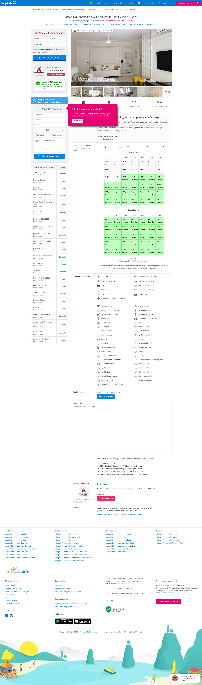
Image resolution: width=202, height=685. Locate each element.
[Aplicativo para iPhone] (82, 623)
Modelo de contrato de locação (17, 592)
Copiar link (51, 24)
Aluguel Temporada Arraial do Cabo (120, 543)
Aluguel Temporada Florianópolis (68, 537)
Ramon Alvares (54, 67)
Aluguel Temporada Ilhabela (16, 555)
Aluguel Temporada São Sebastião (18, 537)
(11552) (38, 10)
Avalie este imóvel (106, 396)
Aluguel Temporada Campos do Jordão (20, 558)
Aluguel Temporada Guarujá (16, 543)
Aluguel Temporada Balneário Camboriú (71, 552)
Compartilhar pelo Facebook (143, 24)
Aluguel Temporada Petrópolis (117, 552)
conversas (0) (149, 3)
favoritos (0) (129, 3)
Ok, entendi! (77, 121)
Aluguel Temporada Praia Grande (18, 546)
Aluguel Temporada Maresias (16, 552)
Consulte (62, 174)
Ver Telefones (57, 74)
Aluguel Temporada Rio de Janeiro (119, 534)
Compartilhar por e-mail (94, 24)
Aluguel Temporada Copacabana (118, 540)
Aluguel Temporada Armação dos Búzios (121, 546)
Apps (107, 3)
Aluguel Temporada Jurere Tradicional (70, 561)
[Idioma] (91, 3)
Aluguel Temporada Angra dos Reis (119, 549)
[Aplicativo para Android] (64, 623)
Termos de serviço (12, 600)
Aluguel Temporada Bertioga (16, 540)
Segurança (59, 586)
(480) (67, 10)
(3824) (52, 10)
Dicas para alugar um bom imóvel (68, 592)
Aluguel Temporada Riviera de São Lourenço (22, 549)
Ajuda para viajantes (63, 589)
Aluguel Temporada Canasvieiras (68, 549)
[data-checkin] (41, 38)
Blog (115, 3)
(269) (87, 10)
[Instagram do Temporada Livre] (11, 616)
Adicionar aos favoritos (70, 24)
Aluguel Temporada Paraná (167, 534)
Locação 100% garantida (52, 82)
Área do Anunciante (166, 3)
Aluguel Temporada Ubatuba (16, 534)
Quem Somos (10, 586)
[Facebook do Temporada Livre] (7, 616)
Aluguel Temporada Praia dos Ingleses (70, 546)
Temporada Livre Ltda (88, 632)
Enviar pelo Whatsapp (118, 24)
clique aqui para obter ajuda (132, 593)
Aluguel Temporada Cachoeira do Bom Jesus (72, 558)
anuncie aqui (129, 588)
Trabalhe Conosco (12, 603)
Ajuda (98, 3)
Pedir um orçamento (51, 57)
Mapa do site (10, 594)
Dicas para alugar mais (64, 607)
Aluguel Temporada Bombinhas (67, 534)
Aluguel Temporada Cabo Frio (117, 537)
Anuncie (187, 3)
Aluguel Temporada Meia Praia (67, 543)
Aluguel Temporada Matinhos (167, 540)
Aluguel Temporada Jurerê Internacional (71, 555)
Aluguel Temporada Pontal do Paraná (170, 543)
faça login (127, 579)
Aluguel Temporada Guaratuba (168, 537)
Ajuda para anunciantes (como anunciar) (71, 604)
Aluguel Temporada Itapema (66, 540)
